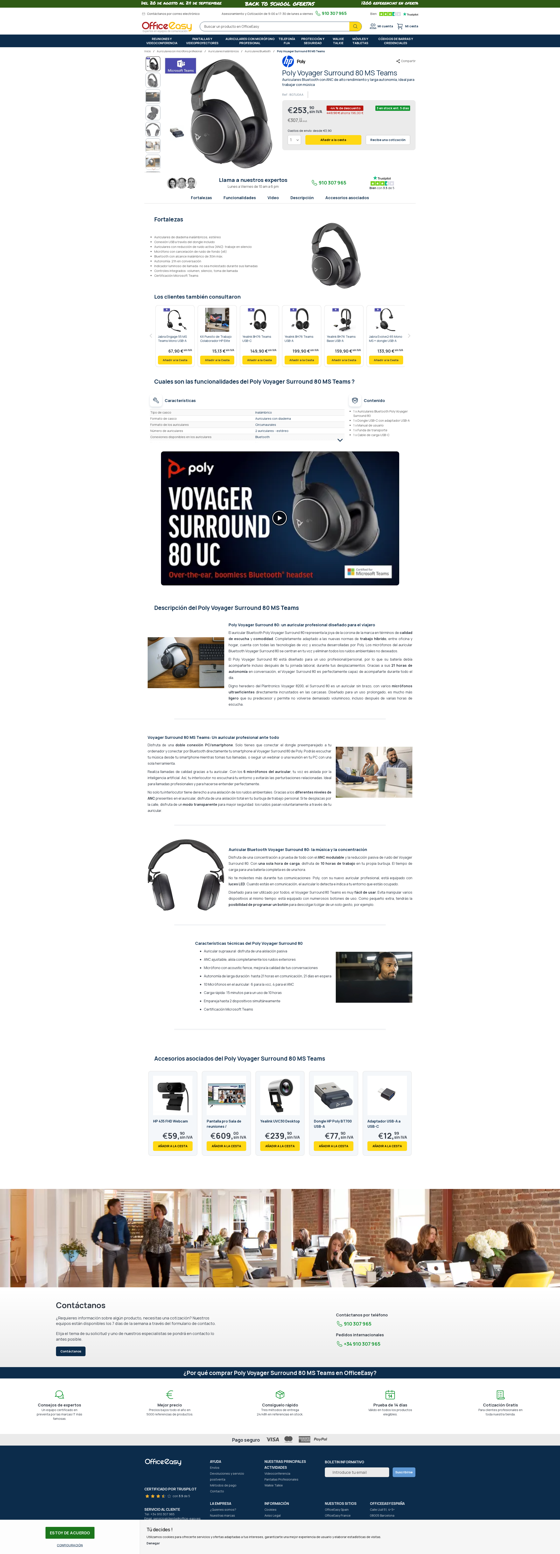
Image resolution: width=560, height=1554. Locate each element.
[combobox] (281, 26)
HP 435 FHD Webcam (170, 1121)
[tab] (280, 219)
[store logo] (167, 27)
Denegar (153, 1543)
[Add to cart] (175, 360)
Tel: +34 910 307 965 (159, 1514)
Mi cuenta (385, 26)
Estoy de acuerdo (70, 1532)
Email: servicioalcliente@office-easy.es (172, 1518)
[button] (153, 80)
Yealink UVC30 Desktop (280, 1121)
